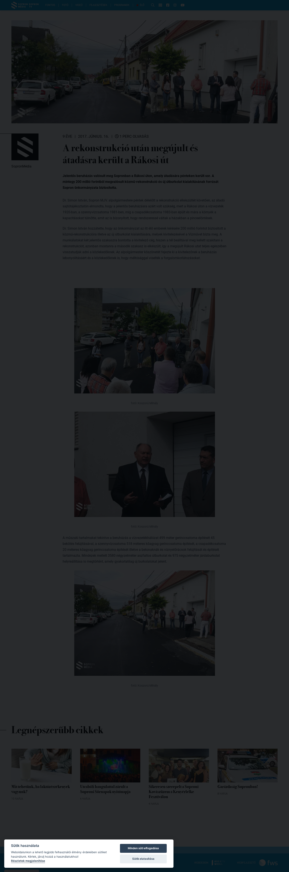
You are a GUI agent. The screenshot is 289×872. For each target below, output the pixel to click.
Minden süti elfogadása (143, 848)
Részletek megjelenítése (28, 860)
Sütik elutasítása (143, 858)
